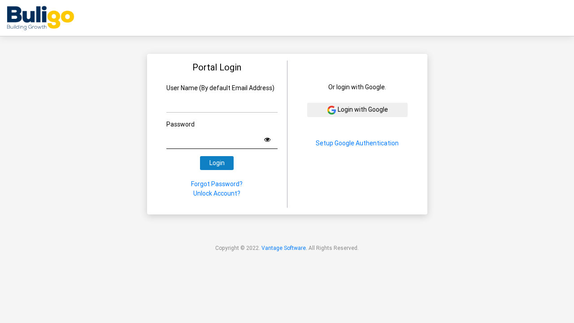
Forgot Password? (217, 184)
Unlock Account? (216, 193)
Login (217, 163)
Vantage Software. (284, 247)
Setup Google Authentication (357, 143)
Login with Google (362, 109)
